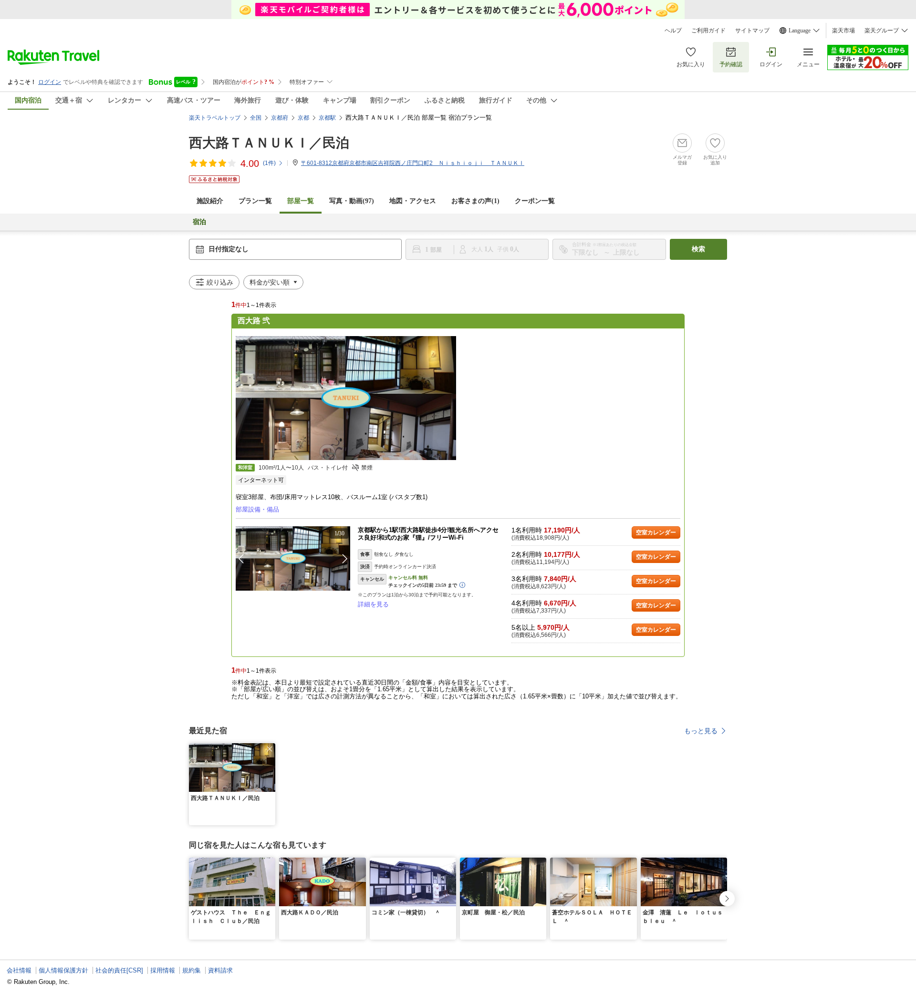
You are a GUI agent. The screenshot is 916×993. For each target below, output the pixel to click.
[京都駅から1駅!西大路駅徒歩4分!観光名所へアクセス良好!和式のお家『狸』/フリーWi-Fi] (293, 558)
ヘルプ (673, 30)
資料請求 (220, 970)
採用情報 (162, 970)
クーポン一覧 (535, 201)
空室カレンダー (656, 532)
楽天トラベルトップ (214, 117)
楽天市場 (843, 30)
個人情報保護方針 (63, 970)
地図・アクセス (412, 201)
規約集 (191, 970)
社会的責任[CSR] (119, 970)
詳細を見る (373, 604)
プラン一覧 (255, 201)
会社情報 (19, 970)
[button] (345, 558)
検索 (698, 249)
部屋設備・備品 (257, 509)
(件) (269, 163)
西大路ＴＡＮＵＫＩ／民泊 (269, 142)
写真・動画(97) (351, 201)
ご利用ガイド (708, 30)
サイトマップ (752, 30)
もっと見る (701, 731)
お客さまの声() (475, 201)
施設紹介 (210, 201)
